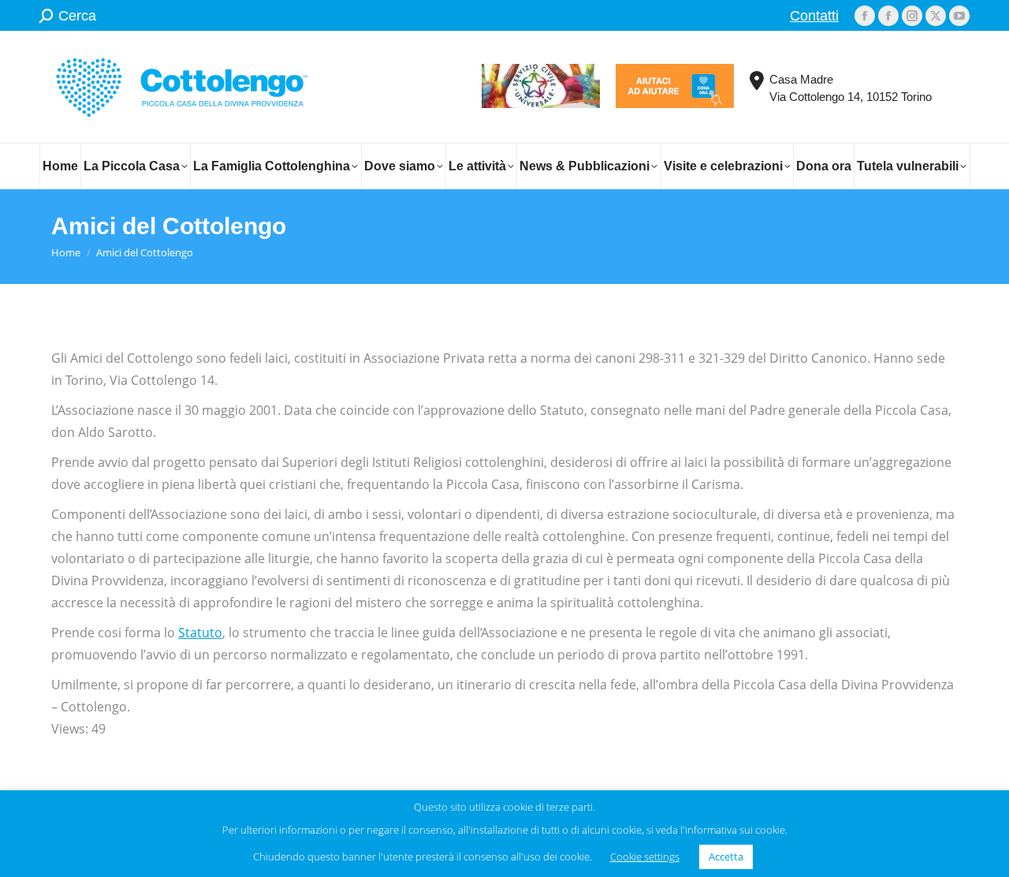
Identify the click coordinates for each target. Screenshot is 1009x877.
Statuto (200, 632)
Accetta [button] (726, 856)
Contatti (814, 16)
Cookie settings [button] (644, 856)
